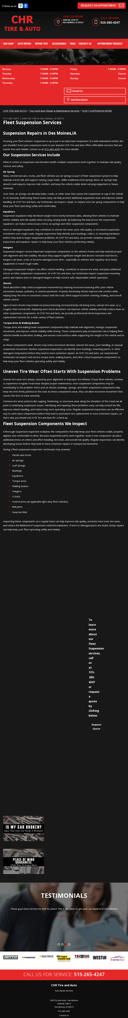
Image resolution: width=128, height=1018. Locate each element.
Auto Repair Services (64, 990)
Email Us (77, 91)
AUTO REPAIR (24, 44)
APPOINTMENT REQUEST (110, 44)
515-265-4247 (110, 22)
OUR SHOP (8, 44)
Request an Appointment (98, 5)
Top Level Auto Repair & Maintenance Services (54, 110)
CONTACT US (85, 44)
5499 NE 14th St (30, 118)
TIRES (73, 44)
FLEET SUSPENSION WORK (97, 110)
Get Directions (79, 100)
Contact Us (64, 1015)
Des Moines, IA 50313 (52, 118)
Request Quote (96, 726)
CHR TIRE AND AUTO (15, 110)
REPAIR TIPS (41, 44)
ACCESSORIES (59, 44)
